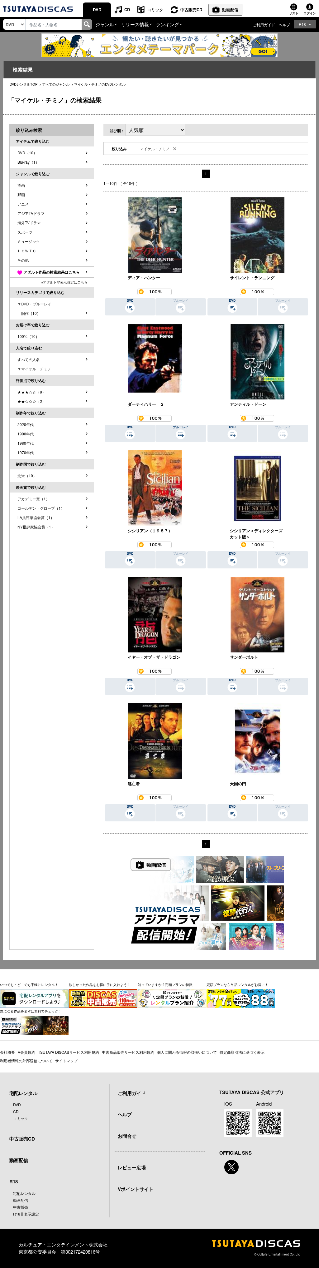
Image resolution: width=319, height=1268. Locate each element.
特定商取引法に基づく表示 (242, 1052)
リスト (293, 13)
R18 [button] (302, 24)
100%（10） (28, 336)
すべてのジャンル (55, 84)
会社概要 (7, 1052)
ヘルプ (284, 24)
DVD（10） (27, 152)
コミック (155, 9)
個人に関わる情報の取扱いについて (187, 1052)
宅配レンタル (24, 1193)
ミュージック (28, 241)
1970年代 (25, 452)
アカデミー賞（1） (33, 498)
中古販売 (20, 1207)
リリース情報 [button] (135, 24)
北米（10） (27, 475)
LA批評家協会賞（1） (35, 517)
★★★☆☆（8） (31, 391)
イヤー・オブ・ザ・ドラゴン (154, 657)
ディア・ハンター (144, 277)
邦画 (21, 194)
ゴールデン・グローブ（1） (40, 508)
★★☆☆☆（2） (31, 401)
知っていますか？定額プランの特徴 (165, 984)
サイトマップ (66, 1060)
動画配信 (230, 9)
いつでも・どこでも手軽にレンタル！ (29, 984)
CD (127, 9)
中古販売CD (191, 9)
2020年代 (25, 424)
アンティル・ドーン (248, 404)
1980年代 (25, 443)
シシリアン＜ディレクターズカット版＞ (256, 534)
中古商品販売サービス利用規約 (128, 1052)
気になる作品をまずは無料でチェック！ (31, 1010)
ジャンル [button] (104, 24)
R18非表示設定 (26, 1213)
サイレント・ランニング (252, 277)
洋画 (21, 185)
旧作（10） (28, 313)
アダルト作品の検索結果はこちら (52, 272)
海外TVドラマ (29, 222)
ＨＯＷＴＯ (26, 250)
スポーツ (24, 232)
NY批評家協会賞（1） (36, 526)
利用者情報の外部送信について (26, 1060)
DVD (97, 9)
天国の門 (238, 783)
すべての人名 (28, 359)
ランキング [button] (167, 24)
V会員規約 (26, 1052)
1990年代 (25, 433)
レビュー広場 (132, 1167)
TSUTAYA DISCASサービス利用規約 (68, 1052)
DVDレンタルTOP (23, 84)
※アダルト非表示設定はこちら (64, 282)
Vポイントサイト (136, 1189)
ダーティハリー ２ (146, 404)
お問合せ (127, 1135)
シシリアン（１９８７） (150, 530)
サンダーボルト (244, 657)
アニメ (23, 203)
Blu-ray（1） (28, 162)
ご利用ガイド (264, 24)
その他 (23, 260)
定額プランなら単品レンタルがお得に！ (237, 984)
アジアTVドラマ (31, 213)
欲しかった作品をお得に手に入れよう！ (100, 984)
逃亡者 (134, 783)
